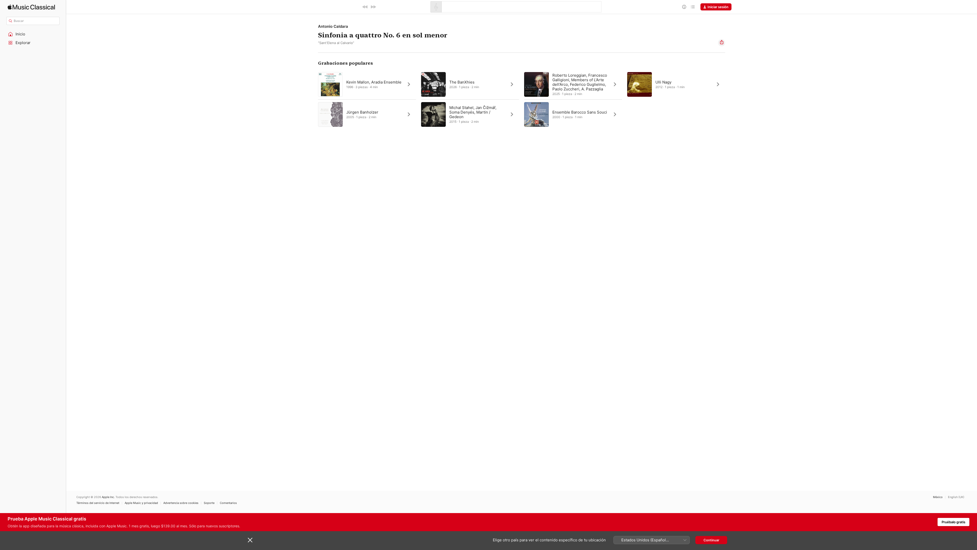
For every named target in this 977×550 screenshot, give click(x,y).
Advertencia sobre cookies (180, 503)
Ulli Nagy (663, 82)
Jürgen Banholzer (362, 112)
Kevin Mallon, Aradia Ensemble (373, 82)
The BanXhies (462, 82)
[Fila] (693, 6)
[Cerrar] (250, 540)
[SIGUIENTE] (373, 7)
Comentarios (228, 503)
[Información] (684, 6)
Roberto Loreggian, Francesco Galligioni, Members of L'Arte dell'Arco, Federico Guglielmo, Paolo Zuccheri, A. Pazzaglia (579, 82)
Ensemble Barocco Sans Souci (579, 112)
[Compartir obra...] (721, 42)
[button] (33, 34)
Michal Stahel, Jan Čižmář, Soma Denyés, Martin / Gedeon (472, 112)
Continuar (711, 540)
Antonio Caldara (333, 26)
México (938, 497)
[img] (31, 7)
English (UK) (956, 497)
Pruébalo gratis (953, 522)
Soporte (209, 503)
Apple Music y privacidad (141, 503)
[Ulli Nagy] (676, 84)
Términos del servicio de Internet (97, 503)
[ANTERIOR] (365, 7)
